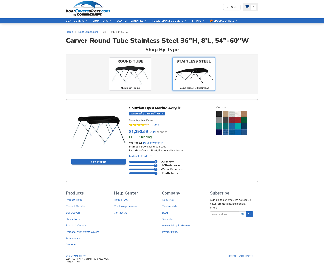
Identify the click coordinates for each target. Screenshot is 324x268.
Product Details (75, 206)
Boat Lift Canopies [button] (130, 20)
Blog (165, 213)
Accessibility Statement (176, 225)
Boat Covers (73, 213)
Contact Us (120, 213)
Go (249, 214)
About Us (168, 200)
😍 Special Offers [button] (222, 20)
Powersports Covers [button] (168, 20)
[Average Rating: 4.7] (139, 125)
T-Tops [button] (197, 20)
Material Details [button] (139, 156)
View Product (98, 161)
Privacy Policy (170, 232)
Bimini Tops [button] (101, 20)
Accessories (73, 238)
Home (69, 32)
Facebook (232, 255)
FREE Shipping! (141, 136)
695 (156, 125)
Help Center (231, 7)
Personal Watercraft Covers (82, 232)
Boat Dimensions (88, 32)
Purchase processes (126, 206)
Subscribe (167, 219)
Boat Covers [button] (75, 20)
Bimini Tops (73, 219)
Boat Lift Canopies (77, 225)
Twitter (241, 255)
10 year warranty (153, 143)
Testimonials (170, 206)
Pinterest (249, 255)
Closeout (71, 244)
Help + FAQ (121, 200)
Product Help (74, 200)
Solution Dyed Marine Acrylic (154, 108)
